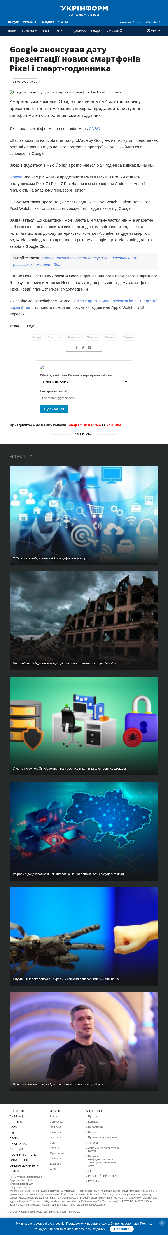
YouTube (113, 425)
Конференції (19, 1160)
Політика (55, 1127)
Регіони (60, 31)
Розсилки (94, 1181)
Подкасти (17, 1111)
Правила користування (102, 1137)
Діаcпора (55, 1163)
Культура (79, 31)
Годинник (111, 337)
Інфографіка (18, 1143)
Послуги (13, 22)
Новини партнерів (23, 1154)
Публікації (17, 1116)
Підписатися (54, 409)
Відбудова (56, 1121)
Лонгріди (16, 1149)
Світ (46, 31)
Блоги (14, 1138)
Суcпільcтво (57, 1153)
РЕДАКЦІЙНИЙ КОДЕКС (103, 1175)
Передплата (96, 1127)
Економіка (30, 31)
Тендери (93, 1142)
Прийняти (121, 1229)
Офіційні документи (24, 1165)
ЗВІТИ (92, 1170)
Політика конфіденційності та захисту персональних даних (102, 1161)
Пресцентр (46, 22)
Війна (12, 31)
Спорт (96, 31)
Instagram (92, 425)
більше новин (84, 434)
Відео (14, 1132)
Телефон (92, 337)
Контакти (94, 1121)
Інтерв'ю (16, 1122)
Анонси (63, 22)
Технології (74, 337)
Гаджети (128, 337)
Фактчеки (55, 1137)
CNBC (94, 129)
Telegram (74, 425)
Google (16, 177)
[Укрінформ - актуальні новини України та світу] (84, 7)
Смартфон (54, 337)
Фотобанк (29, 22)
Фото (13, 1127)
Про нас (93, 1116)
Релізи (14, 1171)
